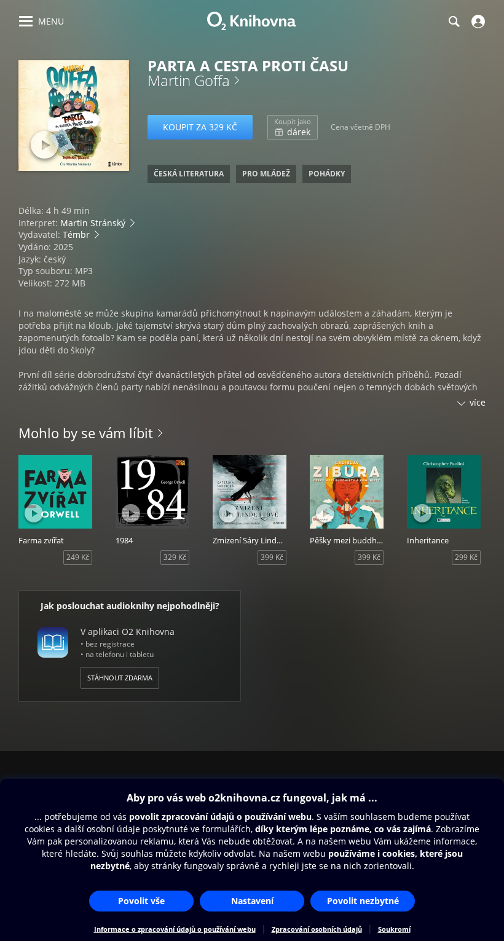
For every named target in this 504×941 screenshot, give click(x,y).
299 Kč (466, 557)
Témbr (76, 234)
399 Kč (272, 557)
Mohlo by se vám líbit (85, 432)
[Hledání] (453, 21)
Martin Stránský (92, 223)
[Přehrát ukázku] (45, 145)
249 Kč (77, 557)
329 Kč (174, 557)
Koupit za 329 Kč (200, 127)
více (478, 402)
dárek (292, 127)
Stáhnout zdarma (119, 677)
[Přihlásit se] (476, 21)
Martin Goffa (189, 80)
